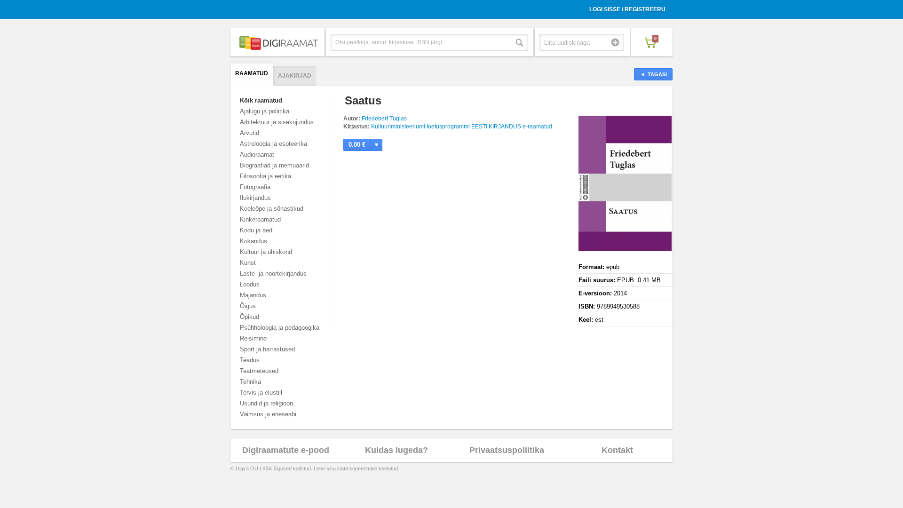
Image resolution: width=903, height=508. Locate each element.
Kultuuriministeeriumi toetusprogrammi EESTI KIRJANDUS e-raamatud (461, 126)
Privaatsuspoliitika (506, 450)
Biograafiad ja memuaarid (274, 165)
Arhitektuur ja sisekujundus (277, 122)
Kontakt (617, 450)
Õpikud (249, 316)
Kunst (248, 262)
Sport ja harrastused (267, 349)
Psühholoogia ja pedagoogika (279, 327)
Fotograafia (255, 186)
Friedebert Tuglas (384, 118)
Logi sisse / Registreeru (627, 9)
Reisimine (253, 338)
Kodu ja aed (256, 230)
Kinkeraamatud (260, 219)
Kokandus (253, 241)
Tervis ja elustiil (261, 392)
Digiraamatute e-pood (285, 450)
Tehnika (250, 381)
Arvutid (249, 132)
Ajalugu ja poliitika (264, 111)
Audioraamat (257, 154)
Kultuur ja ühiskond (266, 251)
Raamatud (251, 73)
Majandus (253, 295)
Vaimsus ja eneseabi (268, 414)
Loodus (250, 284)
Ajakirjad (294, 75)
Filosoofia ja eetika (265, 176)
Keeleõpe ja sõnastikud (271, 208)
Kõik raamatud (261, 100)
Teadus (250, 360)
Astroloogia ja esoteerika (273, 143)
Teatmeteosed (259, 370)
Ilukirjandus (255, 197)
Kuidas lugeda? (396, 450)
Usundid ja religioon (266, 403)
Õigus (248, 306)
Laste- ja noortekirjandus (273, 273)
